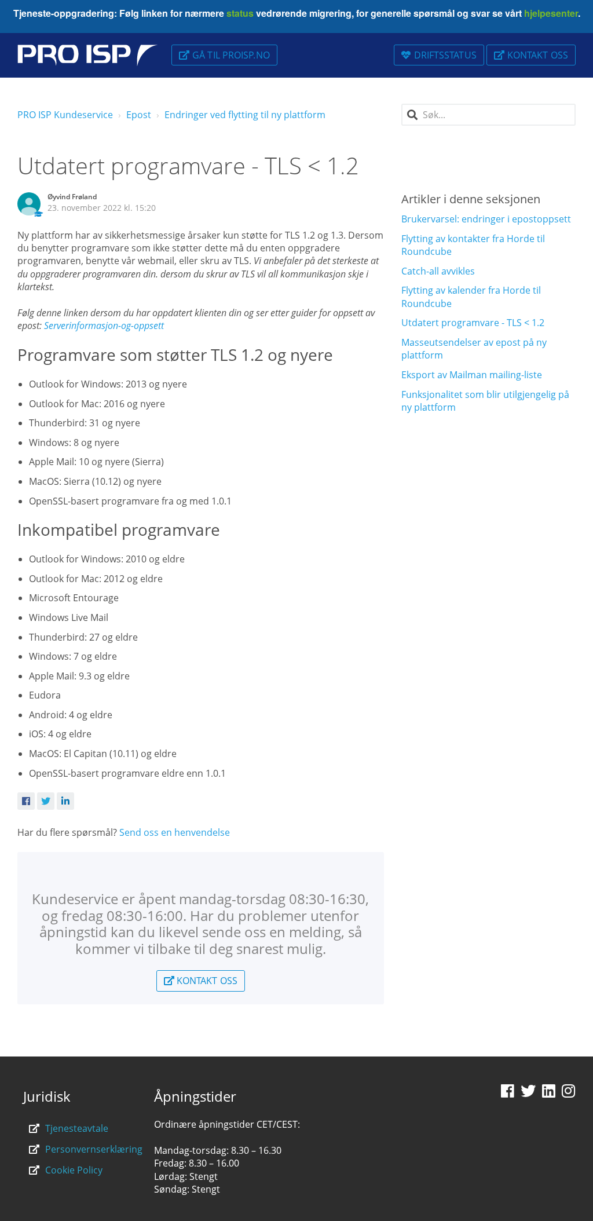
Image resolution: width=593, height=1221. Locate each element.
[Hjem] (87, 55)
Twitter (45, 801)
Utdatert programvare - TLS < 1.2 (472, 322)
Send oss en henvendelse (174, 832)
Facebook (26, 801)
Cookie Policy (74, 1170)
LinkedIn (65, 801)
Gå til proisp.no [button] (231, 55)
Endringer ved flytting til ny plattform (244, 114)
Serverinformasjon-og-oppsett (104, 325)
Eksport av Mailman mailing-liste (471, 374)
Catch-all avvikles (438, 271)
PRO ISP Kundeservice (65, 114)
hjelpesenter (550, 13)
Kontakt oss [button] (537, 55)
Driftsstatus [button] (445, 55)
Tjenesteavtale (76, 1128)
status (239, 13)
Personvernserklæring (93, 1149)
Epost (138, 114)
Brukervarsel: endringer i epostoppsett (486, 219)
